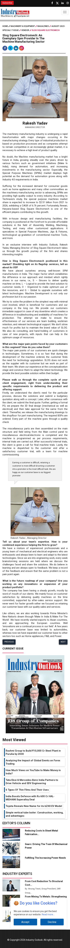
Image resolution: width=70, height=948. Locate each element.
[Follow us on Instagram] (67, 3)
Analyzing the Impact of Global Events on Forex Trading (33, 762)
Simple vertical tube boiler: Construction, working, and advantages (34, 814)
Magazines (43, 26)
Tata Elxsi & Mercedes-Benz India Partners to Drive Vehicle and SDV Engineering (32, 782)
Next (63, 642)
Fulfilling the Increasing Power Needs (45, 858)
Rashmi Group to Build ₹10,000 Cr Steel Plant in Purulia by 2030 (33, 752)
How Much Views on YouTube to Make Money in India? (33, 772)
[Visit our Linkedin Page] (62, 3)
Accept (25, 922)
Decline (52, 922)
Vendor (25, 30)
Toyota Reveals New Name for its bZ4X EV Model (34, 806)
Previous (9, 642)
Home (5, 26)
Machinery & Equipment (23, 26)
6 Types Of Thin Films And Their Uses (27, 789)
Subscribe (7, 3)
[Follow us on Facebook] (52, 3)
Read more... (48, 914)
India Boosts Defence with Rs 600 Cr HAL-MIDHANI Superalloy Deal (30, 798)
